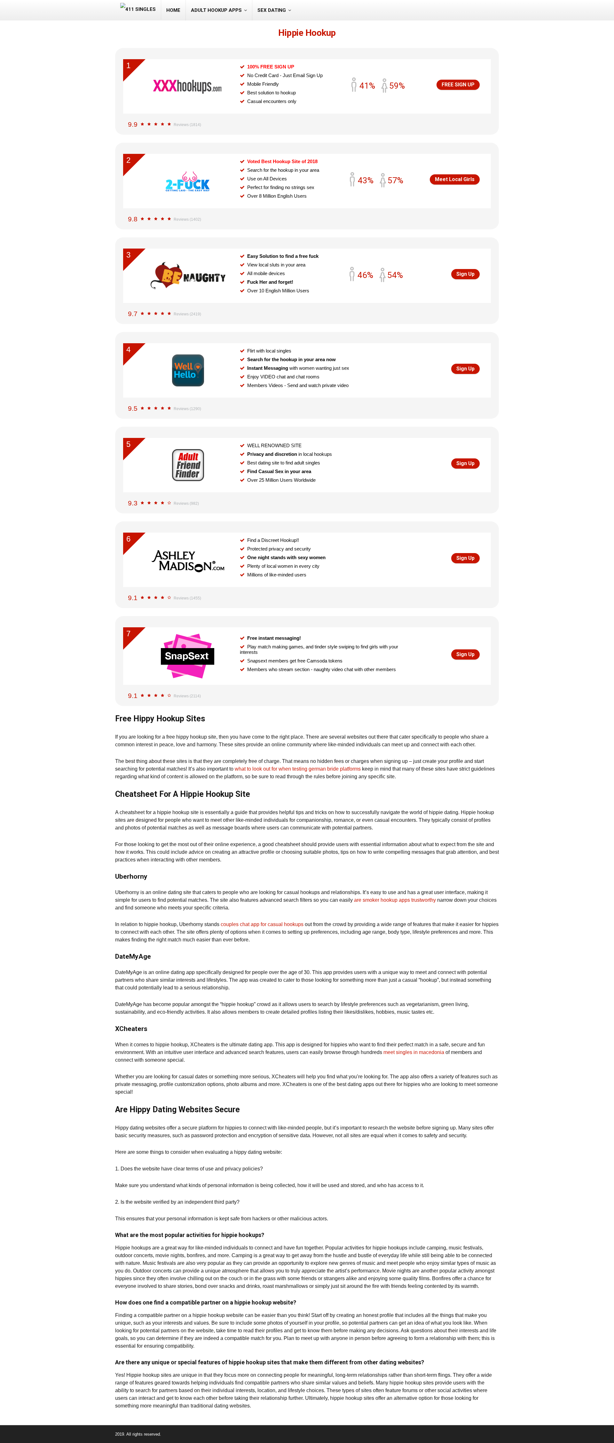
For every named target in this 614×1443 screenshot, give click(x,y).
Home (173, 10)
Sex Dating (271, 10)
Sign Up (465, 274)
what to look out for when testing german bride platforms (298, 769)
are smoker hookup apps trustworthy (395, 900)
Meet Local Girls (455, 179)
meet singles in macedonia (413, 1052)
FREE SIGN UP (458, 85)
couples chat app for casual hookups (262, 924)
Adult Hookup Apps (216, 10)
